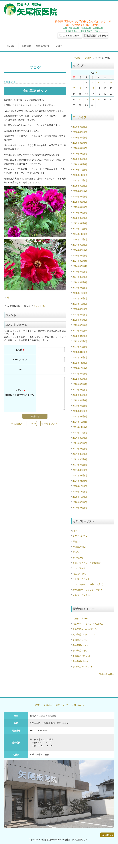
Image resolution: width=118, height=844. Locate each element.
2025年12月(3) (80, 169)
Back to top (107, 834)
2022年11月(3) (80, 362)
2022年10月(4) (80, 368)
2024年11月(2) (80, 233)
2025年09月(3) (80, 185)
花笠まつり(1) (79, 573)
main (33, 423)
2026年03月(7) (80, 153)
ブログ (58, 45)
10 (92, 88)
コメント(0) (39, 305)
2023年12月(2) (80, 292)
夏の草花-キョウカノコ (84, 634)
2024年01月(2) (80, 287)
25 (99, 99)
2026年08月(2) (80, 126)
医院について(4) (80, 535)
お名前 (20, 349)
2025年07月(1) (80, 196)
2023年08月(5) (80, 314)
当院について (43, 45)
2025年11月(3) (80, 174)
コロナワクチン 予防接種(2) (87, 562)
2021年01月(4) (80, 480)
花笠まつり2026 (80, 618)
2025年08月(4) (80, 190)
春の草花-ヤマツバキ (83, 666)
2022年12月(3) (80, 357)
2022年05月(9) (80, 394)
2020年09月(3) (80, 502)
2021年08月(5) (80, 443)
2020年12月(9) (80, 486)
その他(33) (78, 557)
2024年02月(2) (80, 282)
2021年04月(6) (80, 464)
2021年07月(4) (80, 448)
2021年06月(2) (80, 453)
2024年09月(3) (80, 244)
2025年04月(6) (80, 207)
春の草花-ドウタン (81, 661)
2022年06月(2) (80, 389)
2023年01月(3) (80, 351)
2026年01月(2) (80, 164)
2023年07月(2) (80, 319)
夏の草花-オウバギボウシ (85, 629)
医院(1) (76, 541)
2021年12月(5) (80, 421)
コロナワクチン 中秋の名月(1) (88, 584)
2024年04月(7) (80, 271)
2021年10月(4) (80, 432)
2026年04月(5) (80, 148)
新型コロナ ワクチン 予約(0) (88, 589)
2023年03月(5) (80, 341)
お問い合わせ (77, 705)
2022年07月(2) (80, 384)
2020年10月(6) (80, 496)
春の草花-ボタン (80, 650)
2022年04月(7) (80, 400)
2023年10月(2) (80, 303)
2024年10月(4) (80, 239)
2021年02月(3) (80, 475)
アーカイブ (79, 117)
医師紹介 (26, 45)
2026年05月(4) (80, 142)
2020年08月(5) (80, 507)
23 (86, 99)
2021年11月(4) (80, 427)
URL (20, 369)
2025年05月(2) (80, 201)
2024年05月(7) (80, 266)
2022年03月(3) (80, 405)
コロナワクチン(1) (81, 568)
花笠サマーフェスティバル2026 (88, 623)
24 (92, 99)
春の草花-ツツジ (80, 645)
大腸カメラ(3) (79, 546)
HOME (10, 45)
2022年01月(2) (80, 416)
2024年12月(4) (80, 228)
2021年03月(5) (80, 469)
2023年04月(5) (80, 335)
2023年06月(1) (80, 325)
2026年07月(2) (80, 131)
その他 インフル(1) (82, 594)
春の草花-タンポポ (81, 655)
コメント (20, 392)
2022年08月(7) (80, 378)
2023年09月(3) (80, 309)
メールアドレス (20, 359)
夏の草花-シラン (80, 639)
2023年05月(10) (80, 330)
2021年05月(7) (80, 459)
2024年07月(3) (80, 255)
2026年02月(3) (80, 158)
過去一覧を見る (106, 674)
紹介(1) (76, 530)
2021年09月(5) (80, 437)
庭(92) (76, 552)
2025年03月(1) (80, 212)
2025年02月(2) (80, 217)
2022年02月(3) (80, 410)
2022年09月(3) (80, 373)
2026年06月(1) (80, 137)
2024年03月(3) (80, 276)
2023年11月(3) (80, 298)
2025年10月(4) (80, 180)
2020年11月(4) (80, 491)
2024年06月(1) (80, 260)
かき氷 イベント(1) (82, 578)
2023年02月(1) (80, 346)
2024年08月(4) (80, 249)
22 (80, 99)
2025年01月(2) (80, 223)
